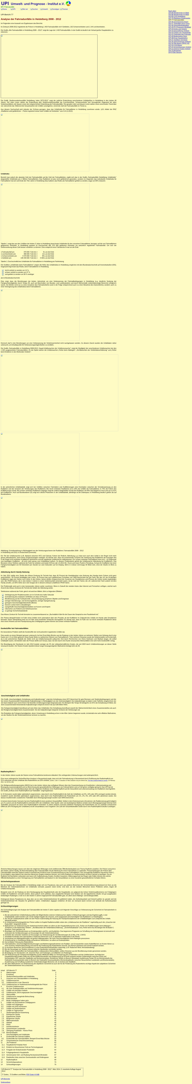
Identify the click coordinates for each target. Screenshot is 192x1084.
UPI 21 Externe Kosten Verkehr (179, 49)
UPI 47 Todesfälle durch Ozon (179, 23)
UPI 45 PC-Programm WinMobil (179, 27)
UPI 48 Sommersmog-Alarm (178, 22)
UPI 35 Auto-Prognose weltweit (179, 41)
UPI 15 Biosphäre (174, 50)
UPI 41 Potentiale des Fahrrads (179, 34)
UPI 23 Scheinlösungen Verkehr (179, 47)
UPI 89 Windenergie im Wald (178, 13)
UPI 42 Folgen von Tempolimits (179, 32)
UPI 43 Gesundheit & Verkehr (178, 31)
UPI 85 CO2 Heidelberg (176, 16)
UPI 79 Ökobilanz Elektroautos (179, 18)
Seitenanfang (5, 1082)
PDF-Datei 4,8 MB (32, 1074)
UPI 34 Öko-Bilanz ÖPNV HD (178, 43)
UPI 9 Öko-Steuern (175, 52)
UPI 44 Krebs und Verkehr (177, 29)
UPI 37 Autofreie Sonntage (177, 40)
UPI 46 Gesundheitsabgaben (178, 25)
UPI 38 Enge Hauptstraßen (178, 38)
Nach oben (172, 11)
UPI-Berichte (5, 1079)
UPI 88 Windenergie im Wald (178, 14)
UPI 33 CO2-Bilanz (175, 45)
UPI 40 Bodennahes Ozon (177, 36)
